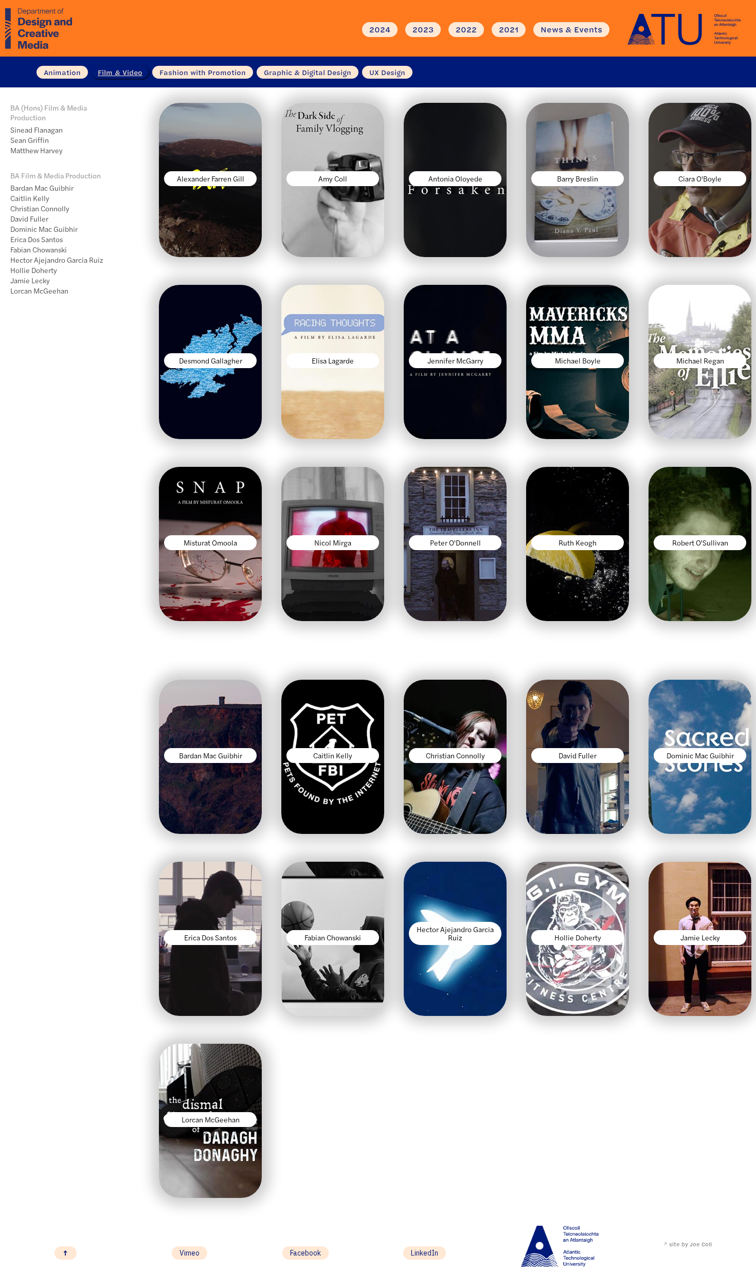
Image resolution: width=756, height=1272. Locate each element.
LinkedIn (424, 1253)
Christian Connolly (39, 208)
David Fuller (29, 218)
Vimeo (189, 1253)
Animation (62, 72)
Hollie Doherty (33, 270)
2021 (508, 29)
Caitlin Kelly (29, 198)
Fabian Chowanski (38, 249)
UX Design (387, 72)
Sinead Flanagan (36, 129)
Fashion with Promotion (202, 72)
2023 (423, 29)
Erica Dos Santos (36, 239)
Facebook (305, 1253)
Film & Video (120, 72)
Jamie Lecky (30, 280)
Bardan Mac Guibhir (42, 188)
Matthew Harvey (36, 150)
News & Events (571, 29)
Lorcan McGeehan (39, 290)
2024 (379, 29)
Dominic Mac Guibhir (44, 229)
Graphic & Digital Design (307, 72)
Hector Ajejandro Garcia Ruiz (56, 260)
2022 (466, 29)
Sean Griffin (29, 140)
